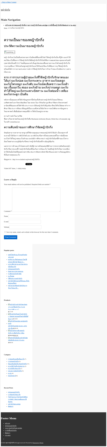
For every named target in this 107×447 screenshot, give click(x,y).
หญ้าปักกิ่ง (5, 10)
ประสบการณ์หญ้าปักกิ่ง (15, 371)
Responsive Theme (38, 443)
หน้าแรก (8, 25)
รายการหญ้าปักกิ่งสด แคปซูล (36, 25)
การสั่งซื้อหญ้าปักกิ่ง (55, 25)
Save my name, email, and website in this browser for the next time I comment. (32, 232)
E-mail (6, 222)
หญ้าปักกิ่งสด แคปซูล (14, 404)
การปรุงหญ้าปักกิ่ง (13, 361)
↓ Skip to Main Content (8, 2)
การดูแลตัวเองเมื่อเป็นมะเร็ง (16, 359)
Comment (8, 211)
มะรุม (9, 373)
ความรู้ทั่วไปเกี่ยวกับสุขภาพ (16, 366)
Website (6, 227)
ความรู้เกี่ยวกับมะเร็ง (14, 368)
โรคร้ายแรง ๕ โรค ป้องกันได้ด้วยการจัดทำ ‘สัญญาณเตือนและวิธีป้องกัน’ (17, 399)
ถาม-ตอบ (72, 25)
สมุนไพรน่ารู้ (12, 376)
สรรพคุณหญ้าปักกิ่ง (19, 25)
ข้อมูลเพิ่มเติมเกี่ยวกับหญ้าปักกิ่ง (17, 364)
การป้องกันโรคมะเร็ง (14, 394)
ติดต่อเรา (65, 25)
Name (6, 216)
